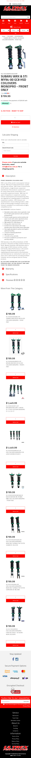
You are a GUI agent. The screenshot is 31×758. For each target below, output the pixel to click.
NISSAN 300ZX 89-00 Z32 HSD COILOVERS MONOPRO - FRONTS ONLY (15, 365)
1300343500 (16, 4)
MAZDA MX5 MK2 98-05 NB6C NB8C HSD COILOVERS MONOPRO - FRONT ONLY (15, 498)
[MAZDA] (23, 487)
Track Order (15, 718)
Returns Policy (15, 741)
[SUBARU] (23, 308)
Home (3, 36)
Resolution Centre (15, 720)
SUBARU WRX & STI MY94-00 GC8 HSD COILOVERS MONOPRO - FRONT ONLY (13, 39)
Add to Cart (16, 122)
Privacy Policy (26, 706)
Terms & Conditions (23, 704)
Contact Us (15, 731)
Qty (3, 142)
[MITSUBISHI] (23, 398)
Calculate (15, 156)
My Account (15, 715)
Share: (3, 93)
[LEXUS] (23, 442)
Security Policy (15, 744)
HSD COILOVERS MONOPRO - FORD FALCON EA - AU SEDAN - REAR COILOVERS (14, 632)
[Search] (28, 17)
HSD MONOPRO (19, 36)
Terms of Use (15, 736)
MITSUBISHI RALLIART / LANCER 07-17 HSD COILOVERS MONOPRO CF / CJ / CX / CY (15, 409)
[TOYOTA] (23, 532)
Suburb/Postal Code (7, 148)
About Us (15, 726)
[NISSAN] (23, 353)
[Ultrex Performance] (15, 8)
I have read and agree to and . (17, 705)
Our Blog (15, 728)
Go (15, 33)
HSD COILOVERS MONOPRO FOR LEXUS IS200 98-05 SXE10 (15, 453)
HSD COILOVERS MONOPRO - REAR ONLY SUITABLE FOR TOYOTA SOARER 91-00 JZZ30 (15, 543)
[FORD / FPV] (23, 621)
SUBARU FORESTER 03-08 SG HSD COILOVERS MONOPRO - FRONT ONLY (15, 320)
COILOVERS (10, 36)
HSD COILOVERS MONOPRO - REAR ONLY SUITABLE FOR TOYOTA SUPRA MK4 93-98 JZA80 (15, 588)
